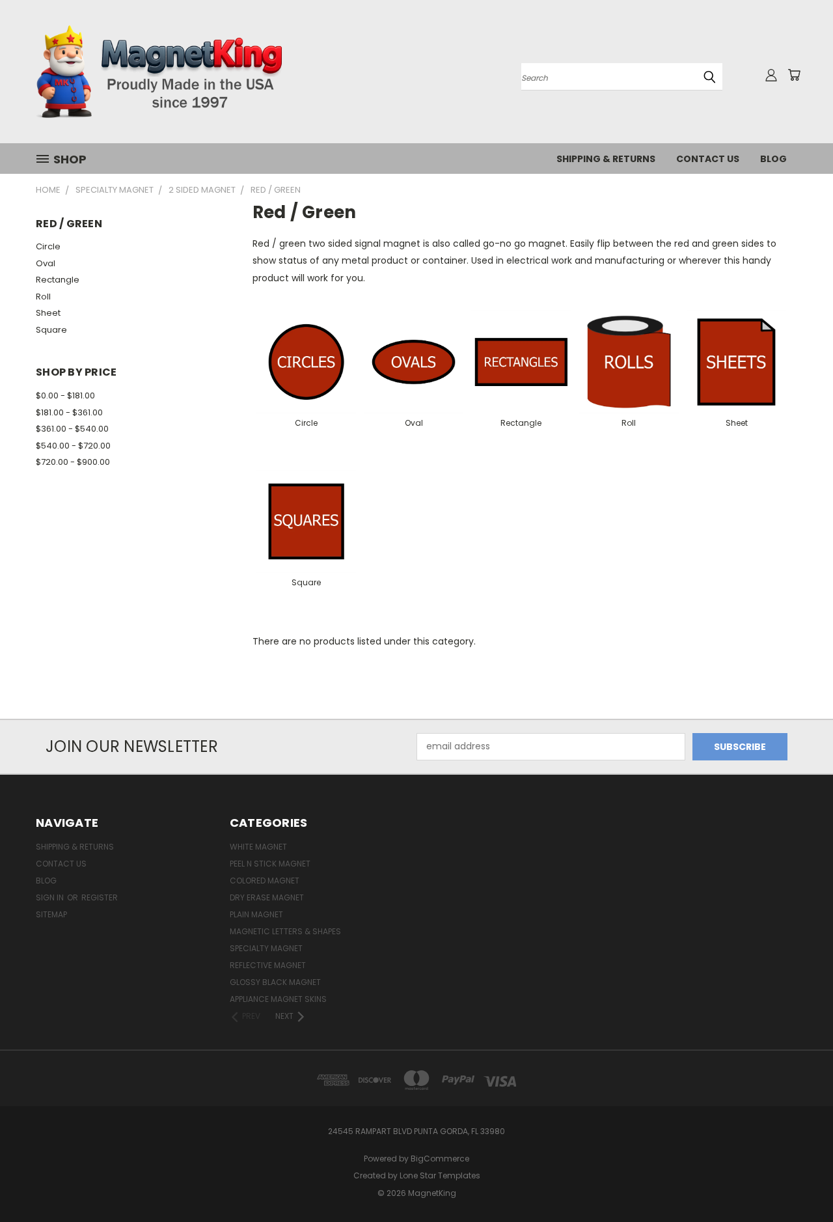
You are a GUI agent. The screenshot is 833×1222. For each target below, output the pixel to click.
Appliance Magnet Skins (278, 999)
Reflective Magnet (268, 965)
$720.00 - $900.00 (73, 462)
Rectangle (57, 279)
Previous (799, 1181)
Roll (43, 296)
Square (51, 330)
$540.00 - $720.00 (73, 445)
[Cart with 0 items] (793, 74)
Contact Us (707, 158)
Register (99, 897)
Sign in (51, 897)
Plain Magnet (256, 914)
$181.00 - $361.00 (69, 412)
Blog (773, 158)
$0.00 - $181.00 (65, 395)
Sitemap (51, 914)
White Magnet (258, 846)
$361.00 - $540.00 (72, 429)
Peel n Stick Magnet (270, 863)
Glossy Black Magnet (275, 982)
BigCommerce (440, 1158)
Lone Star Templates (440, 1175)
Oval (45, 263)
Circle (48, 246)
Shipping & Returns (605, 158)
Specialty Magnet (266, 948)
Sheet (48, 313)
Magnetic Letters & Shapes (285, 931)
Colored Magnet (264, 880)
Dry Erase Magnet (267, 897)
